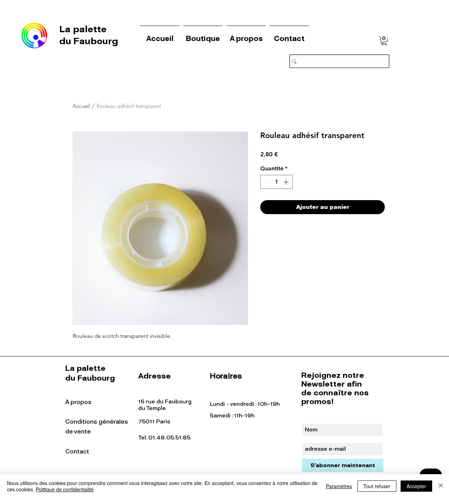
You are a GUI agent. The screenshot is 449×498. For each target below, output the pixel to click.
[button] (384, 40)
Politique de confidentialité (65, 489)
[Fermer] (440, 486)
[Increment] (286, 182)
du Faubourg (88, 41)
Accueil (81, 106)
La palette (84, 29)
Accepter (416, 486)
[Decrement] (266, 182)
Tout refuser (376, 486)
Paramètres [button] (339, 486)
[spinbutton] (276, 182)
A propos (78, 401)
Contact (77, 451)
